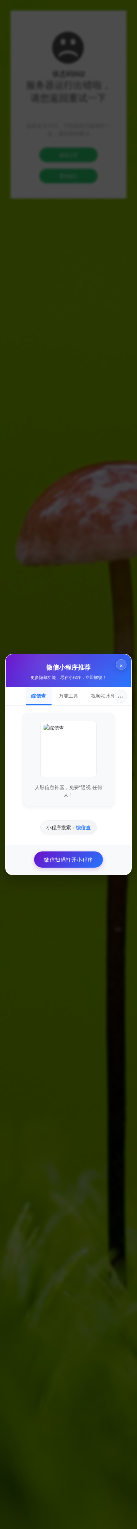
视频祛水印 (103, 695)
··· (121, 696)
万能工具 (68, 695)
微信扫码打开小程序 (68, 859)
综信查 (38, 695)
